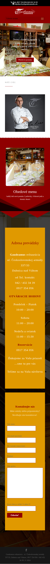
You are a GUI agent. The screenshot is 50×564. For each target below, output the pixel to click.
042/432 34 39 (32, 2)
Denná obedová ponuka (25, 39)
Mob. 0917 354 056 (20, 2)
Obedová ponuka (25, 60)
